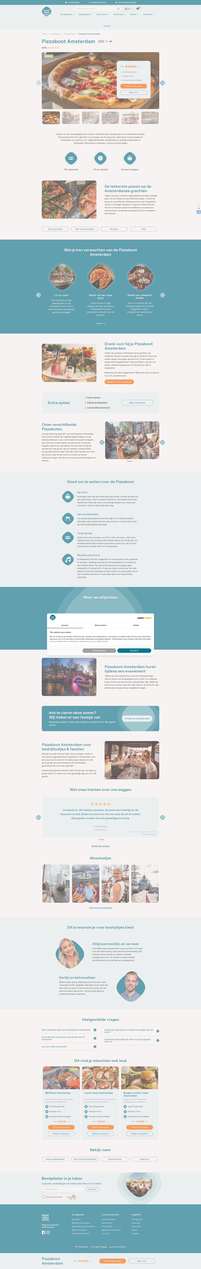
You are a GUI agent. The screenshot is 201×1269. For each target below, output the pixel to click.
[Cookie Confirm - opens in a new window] (144, 617)
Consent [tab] (64, 625)
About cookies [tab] (100, 625)
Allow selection (99, 651)
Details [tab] (136, 625)
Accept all (134, 651)
